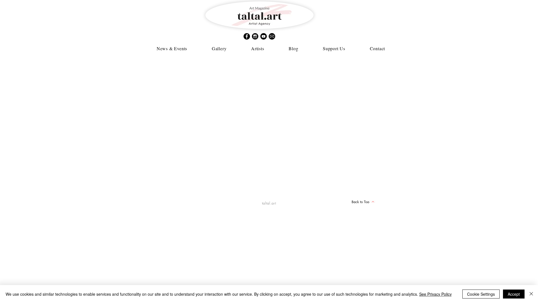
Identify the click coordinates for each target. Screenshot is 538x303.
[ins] (255, 36)
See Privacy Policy (435, 294)
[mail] (272, 36)
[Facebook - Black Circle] (247, 36)
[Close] (531, 294)
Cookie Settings (481, 294)
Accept (514, 294)
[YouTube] (263, 36)
